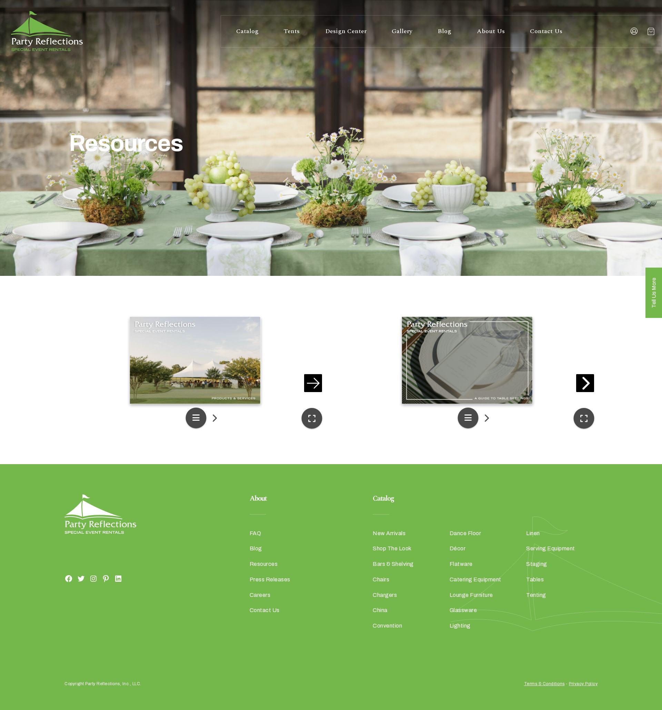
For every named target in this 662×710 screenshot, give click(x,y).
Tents (292, 31)
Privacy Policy (583, 683)
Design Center (346, 31)
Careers (260, 595)
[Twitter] (81, 578)
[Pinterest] (106, 578)
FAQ (255, 533)
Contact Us (546, 31)
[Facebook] (68, 578)
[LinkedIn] (118, 578)
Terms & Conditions (544, 683)
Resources (264, 564)
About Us (491, 31)
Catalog (247, 31)
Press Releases (270, 579)
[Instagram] (93, 578)
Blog (444, 31)
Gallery (402, 31)
